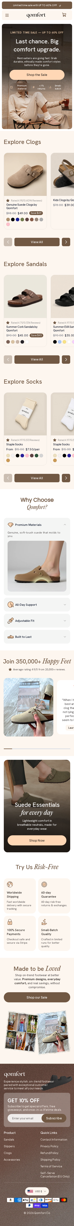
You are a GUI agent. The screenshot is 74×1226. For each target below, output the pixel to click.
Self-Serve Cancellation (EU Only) (55, 1174)
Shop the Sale (37, 75)
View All (37, 242)
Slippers (9, 1146)
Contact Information (53, 1139)
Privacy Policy (49, 1146)
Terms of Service (51, 1166)
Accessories (12, 1159)
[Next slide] (66, 242)
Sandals (9, 1139)
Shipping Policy (50, 1159)
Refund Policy (49, 1153)
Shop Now (37, 840)
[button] (7, 200)
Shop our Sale (37, 997)
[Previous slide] (8, 242)
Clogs (8, 1153)
